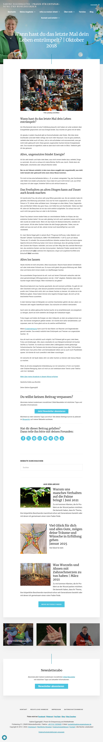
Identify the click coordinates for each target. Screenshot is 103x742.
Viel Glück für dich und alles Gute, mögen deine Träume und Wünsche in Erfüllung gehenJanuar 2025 (65, 534)
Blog (91, 12)
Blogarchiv (26, 419)
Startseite (12, 12)
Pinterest (49, 717)
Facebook (41, 717)
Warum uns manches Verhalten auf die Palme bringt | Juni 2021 (67, 494)
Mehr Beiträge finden (51, 604)
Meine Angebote (26, 12)
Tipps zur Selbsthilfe (51, 641)
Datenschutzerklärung (60, 727)
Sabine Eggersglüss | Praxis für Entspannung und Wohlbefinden (31, 5)
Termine (82, 12)
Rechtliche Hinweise (44, 727)
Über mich (68, 12)
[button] (23, 438)
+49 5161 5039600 (54, 724)
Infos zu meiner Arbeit (49, 12)
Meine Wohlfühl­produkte (18, 641)
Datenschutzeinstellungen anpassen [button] (51, 732)
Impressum (32, 727)
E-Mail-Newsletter (69, 677)
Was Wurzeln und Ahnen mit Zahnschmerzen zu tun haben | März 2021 (67, 572)
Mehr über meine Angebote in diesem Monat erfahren (39, 377)
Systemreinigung (31, 329)
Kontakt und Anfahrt (49, 18)
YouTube (57, 717)
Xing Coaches (71, 717)
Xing (63, 717)
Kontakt (72, 727)
